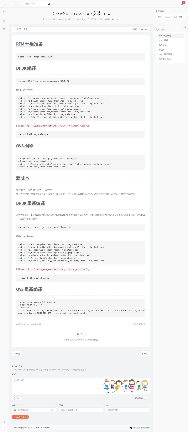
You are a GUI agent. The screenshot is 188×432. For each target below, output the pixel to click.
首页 (19, 29)
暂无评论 (94, 19)
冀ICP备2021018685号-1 (42, 427)
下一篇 (145, 353)
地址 (108, 405)
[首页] (4, 11)
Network (168, 17)
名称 (14, 405)
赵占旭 (48, 19)
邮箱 (61, 405)
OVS (175, 17)
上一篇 (17, 353)
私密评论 (139, 398)
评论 (14, 374)
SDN (116, 19)
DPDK (160, 17)
